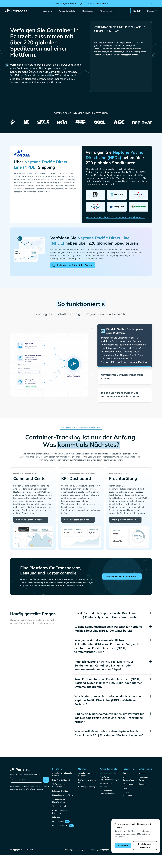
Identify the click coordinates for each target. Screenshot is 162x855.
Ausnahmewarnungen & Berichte (87, 767)
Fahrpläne (56, 810)
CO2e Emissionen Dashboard (59, 804)
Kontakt (137, 11)
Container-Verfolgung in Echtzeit (62, 767)
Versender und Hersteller (106, 778)
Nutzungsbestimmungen (75, 843)
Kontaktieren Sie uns (144, 771)
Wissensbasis (128, 777)
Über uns (142, 766)
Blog (124, 766)
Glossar (126, 781)
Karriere (142, 777)
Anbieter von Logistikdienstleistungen (109, 771)
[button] (48, 10)
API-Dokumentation (129, 771)
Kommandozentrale (60, 819)
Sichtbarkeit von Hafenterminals (58, 793)
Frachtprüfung (58, 814)
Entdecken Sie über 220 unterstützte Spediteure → (115, 217)
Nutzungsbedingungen (100, 843)
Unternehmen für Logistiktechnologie (107, 785)
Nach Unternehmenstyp (108, 766)
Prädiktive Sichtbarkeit (61, 773)
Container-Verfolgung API (87, 774)
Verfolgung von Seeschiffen (58, 778)
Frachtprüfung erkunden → (125, 513)
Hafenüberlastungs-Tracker (63, 788)
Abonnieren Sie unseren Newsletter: (24, 768)
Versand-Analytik (59, 799)
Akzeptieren (122, 845)
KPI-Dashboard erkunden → (78, 513)
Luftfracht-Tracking (60, 784)
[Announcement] (81, 3)
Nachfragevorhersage (87, 780)
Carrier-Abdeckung (127, 786)
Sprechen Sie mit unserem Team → (122, 569)
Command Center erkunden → (30, 513)
